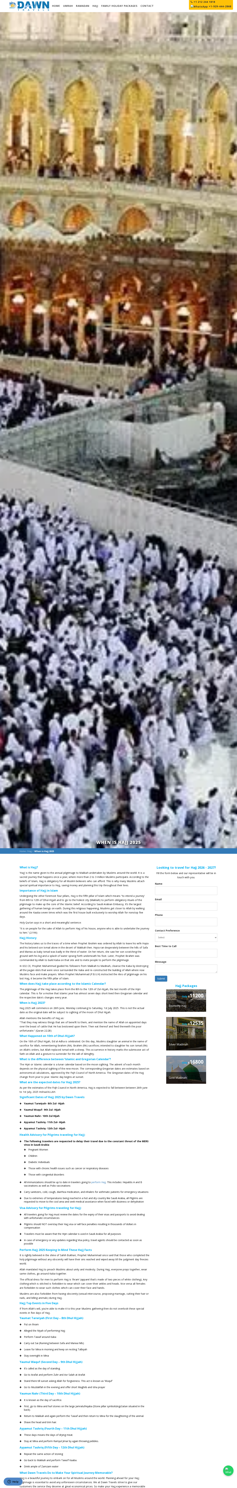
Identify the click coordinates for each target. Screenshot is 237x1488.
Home (56, 5)
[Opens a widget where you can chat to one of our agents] (13, 1482)
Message (160, 961)
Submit (161, 978)
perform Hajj (98, 1182)
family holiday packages (119, 5)
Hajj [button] (95, 5)
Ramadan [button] (82, 5)
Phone (159, 915)
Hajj (30, 851)
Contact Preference (167, 930)
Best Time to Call (165, 946)
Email (158, 899)
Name (158, 883)
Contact (147, 5)
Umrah (68, 5)
